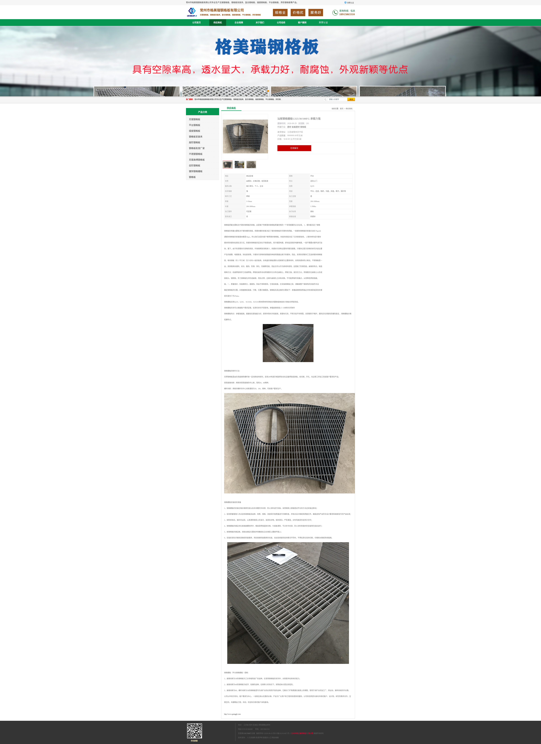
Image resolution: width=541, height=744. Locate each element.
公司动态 (281, 22)
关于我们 (260, 22)
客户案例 (302, 22)
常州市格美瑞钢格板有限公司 (302, 733)
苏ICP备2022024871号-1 (282, 733)
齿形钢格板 (194, 165)
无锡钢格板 (194, 119)
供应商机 (217, 22)
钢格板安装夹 (195, 136)
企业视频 (239, 22)
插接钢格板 (194, 131)
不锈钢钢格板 (195, 154)
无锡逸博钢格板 (197, 160)
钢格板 (192, 177)
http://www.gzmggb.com (232, 714)
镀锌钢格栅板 (195, 171)
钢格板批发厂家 (197, 148)
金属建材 (296, 127)
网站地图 (275, 738)
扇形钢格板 (194, 142)
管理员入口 (267, 738)
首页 (341, 109)
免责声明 (259, 738)
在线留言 (294, 148)
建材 (289, 127)
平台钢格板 (194, 125)
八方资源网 (251, 738)
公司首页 (196, 22)
